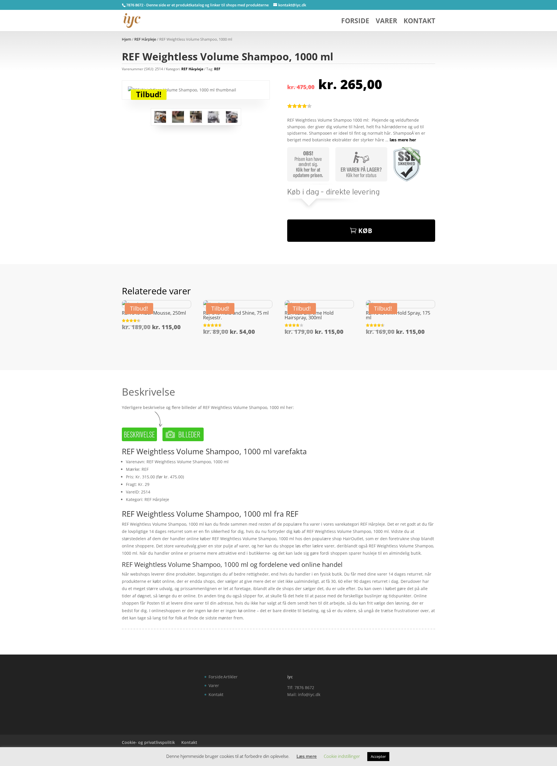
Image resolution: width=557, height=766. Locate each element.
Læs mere (306, 756)
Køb (365, 230)
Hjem (126, 39)
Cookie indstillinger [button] (342, 756)
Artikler (230, 677)
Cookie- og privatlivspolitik (148, 742)
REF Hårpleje (145, 39)
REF (217, 68)
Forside (355, 22)
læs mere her (403, 140)
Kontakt (419, 22)
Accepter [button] (378, 756)
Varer (386, 22)
